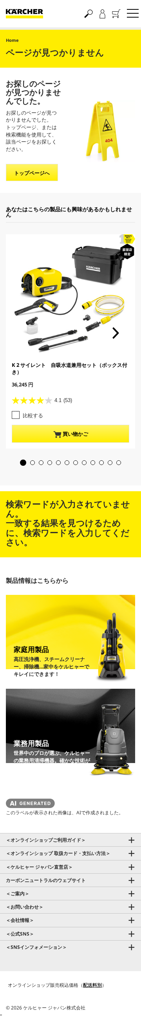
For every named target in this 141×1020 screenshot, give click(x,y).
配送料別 (92, 985)
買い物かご (74, 433)
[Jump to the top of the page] (121, 1005)
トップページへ (32, 172)
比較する (33, 415)
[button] (23, 463)
